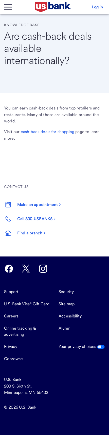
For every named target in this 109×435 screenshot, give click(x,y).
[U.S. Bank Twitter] (26, 269)
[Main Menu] (8, 7)
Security (66, 291)
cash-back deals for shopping (47, 131)
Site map (67, 303)
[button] (97, 7)
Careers (11, 316)
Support (11, 291)
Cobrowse (13, 358)
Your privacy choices (78, 346)
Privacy (10, 346)
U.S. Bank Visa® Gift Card (26, 303)
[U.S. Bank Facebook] (9, 269)
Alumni (65, 328)
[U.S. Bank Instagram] (43, 269)
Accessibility (70, 316)
